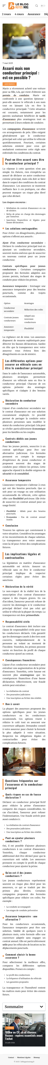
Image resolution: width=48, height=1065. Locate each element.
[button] (41, 1007)
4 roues (10, 1028)
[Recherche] (36, 6)
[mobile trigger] (5, 5)
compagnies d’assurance (21, 129)
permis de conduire (16, 95)
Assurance (10, 84)
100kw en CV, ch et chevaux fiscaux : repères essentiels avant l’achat (24, 1035)
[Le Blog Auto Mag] (18, 5)
